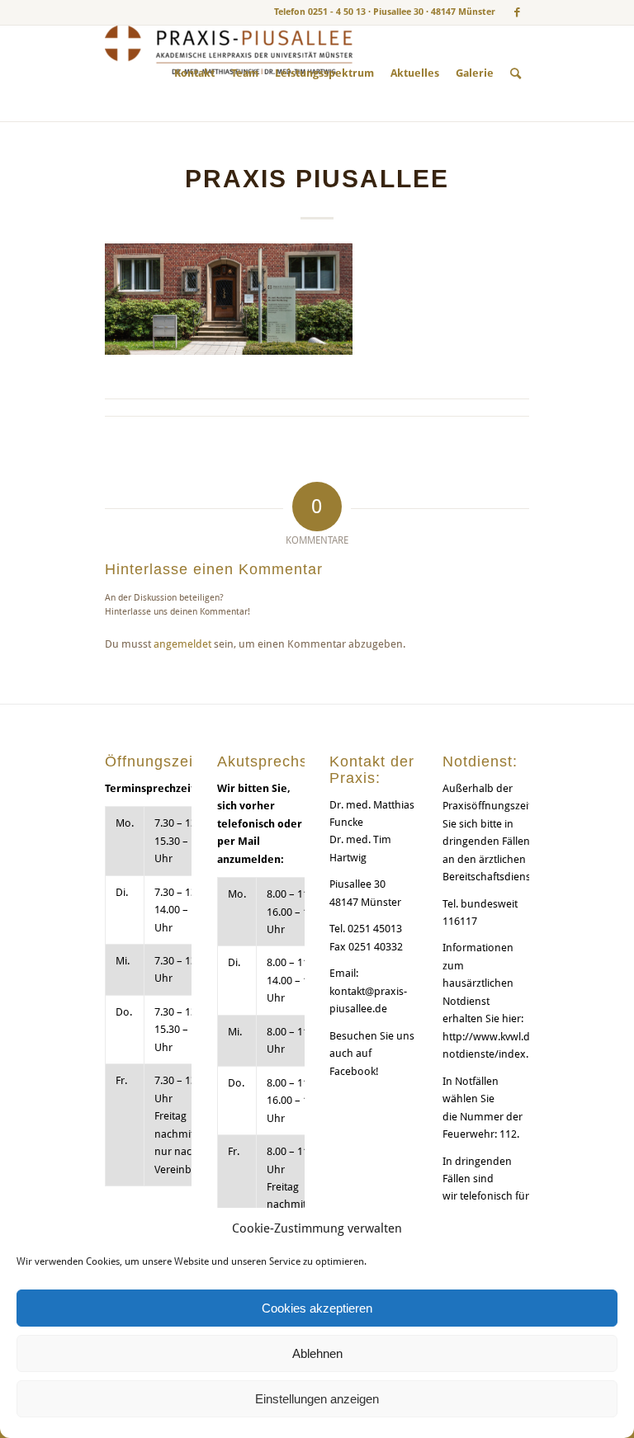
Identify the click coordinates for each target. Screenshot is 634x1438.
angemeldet (182, 644)
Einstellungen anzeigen (317, 1399)
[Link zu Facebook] (516, 12)
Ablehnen (317, 1353)
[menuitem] (194, 73)
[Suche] (515, 73)
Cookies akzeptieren (317, 1308)
